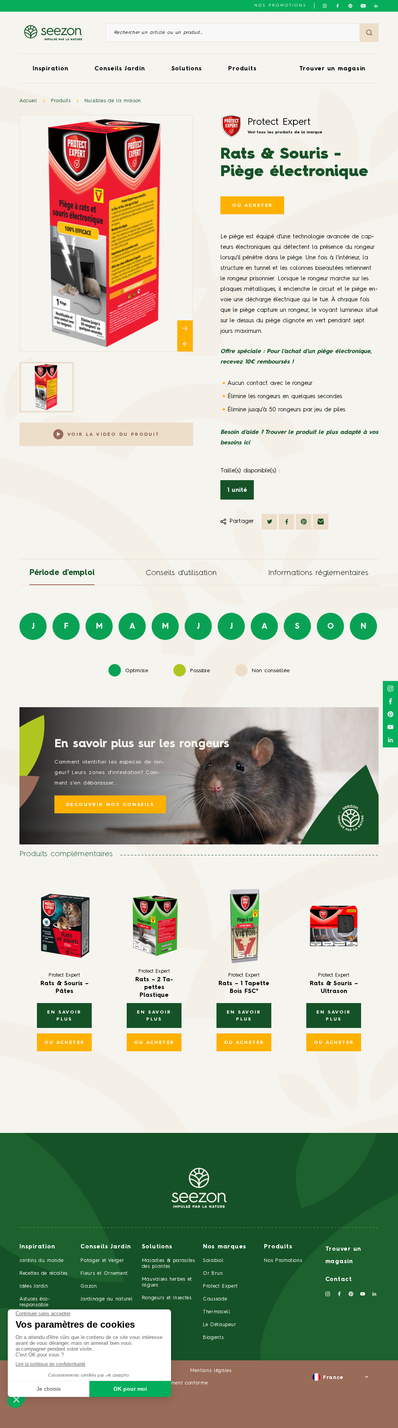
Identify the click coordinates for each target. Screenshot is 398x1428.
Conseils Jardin (119, 69)
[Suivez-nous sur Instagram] (324, 6)
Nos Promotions (283, 1260)
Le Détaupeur (219, 1324)
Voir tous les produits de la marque (285, 132)
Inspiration (50, 69)
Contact (338, 1280)
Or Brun (213, 1273)
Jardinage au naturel (106, 1299)
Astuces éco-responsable (34, 1302)
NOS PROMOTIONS (280, 5)
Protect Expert (279, 122)
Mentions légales (210, 1370)
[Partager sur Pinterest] (303, 522)
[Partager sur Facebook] (286, 522)
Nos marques (224, 1247)
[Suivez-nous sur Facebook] (337, 6)
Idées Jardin (33, 1286)
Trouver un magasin (332, 69)
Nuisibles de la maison (112, 100)
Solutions (186, 69)
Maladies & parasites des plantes (168, 1263)
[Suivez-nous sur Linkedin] (376, 6)
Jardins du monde (41, 1260)
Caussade (215, 1299)
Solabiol (213, 1260)
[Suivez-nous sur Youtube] (363, 6)
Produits (242, 69)
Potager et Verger (102, 1260)
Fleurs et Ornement (104, 1273)
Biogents (213, 1337)
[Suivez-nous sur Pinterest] (350, 6)
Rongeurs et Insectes (167, 1297)
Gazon (88, 1286)
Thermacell (216, 1311)
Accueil (28, 100)
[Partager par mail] (320, 522)
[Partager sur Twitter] (269, 522)
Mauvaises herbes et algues (167, 1282)
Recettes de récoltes (43, 1273)
